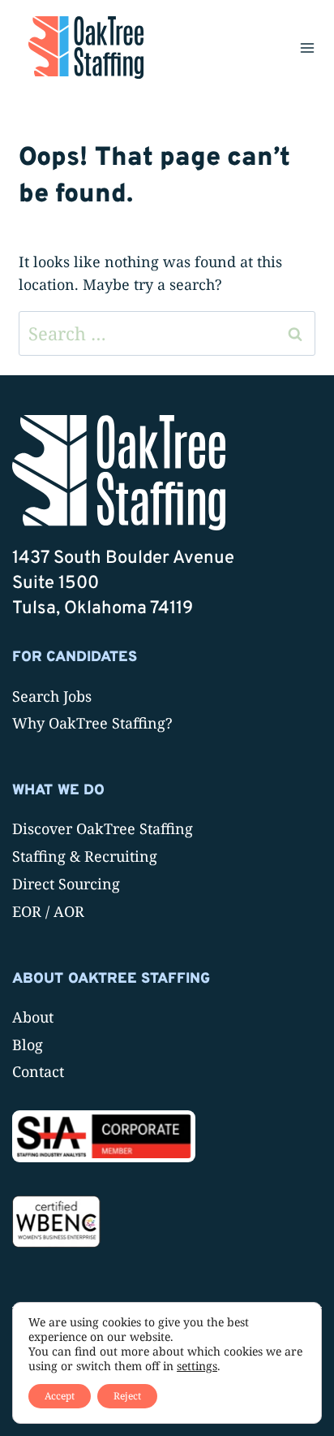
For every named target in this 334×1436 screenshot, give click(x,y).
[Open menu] (307, 47)
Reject (127, 1396)
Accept (60, 1396)
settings (197, 1366)
